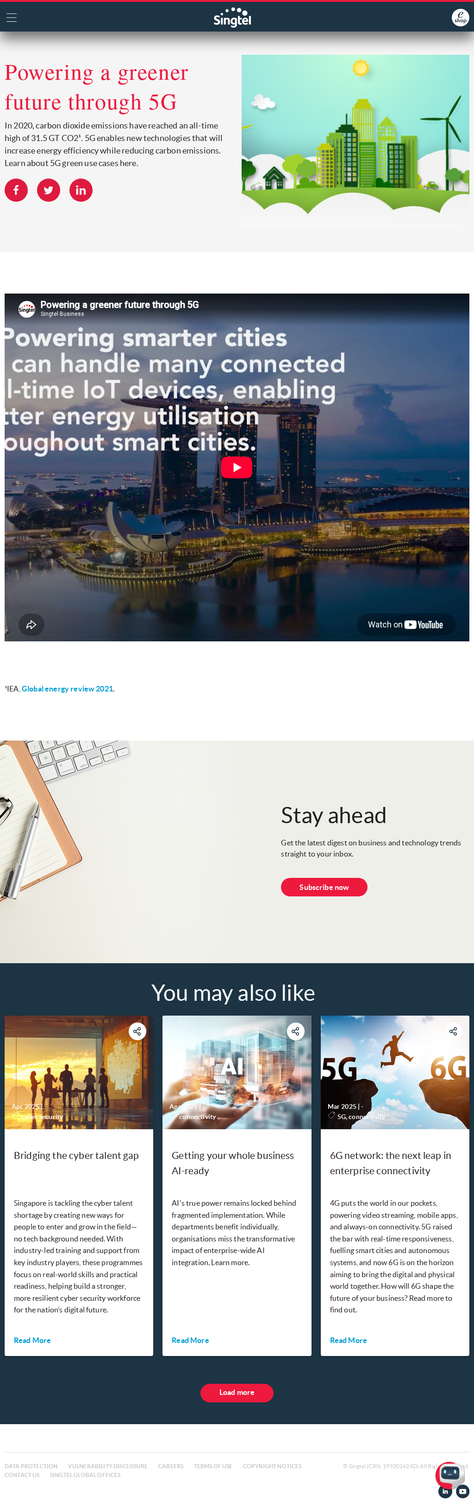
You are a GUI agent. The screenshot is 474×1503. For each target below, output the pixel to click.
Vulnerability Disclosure (108, 1466)
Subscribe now (324, 887)
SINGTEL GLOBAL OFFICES (85, 1475)
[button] (460, 1489)
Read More (32, 1340)
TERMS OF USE (213, 1466)
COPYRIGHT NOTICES (272, 1466)
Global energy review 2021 (67, 688)
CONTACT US (22, 1475)
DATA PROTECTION (31, 1466)
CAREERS (170, 1466)
